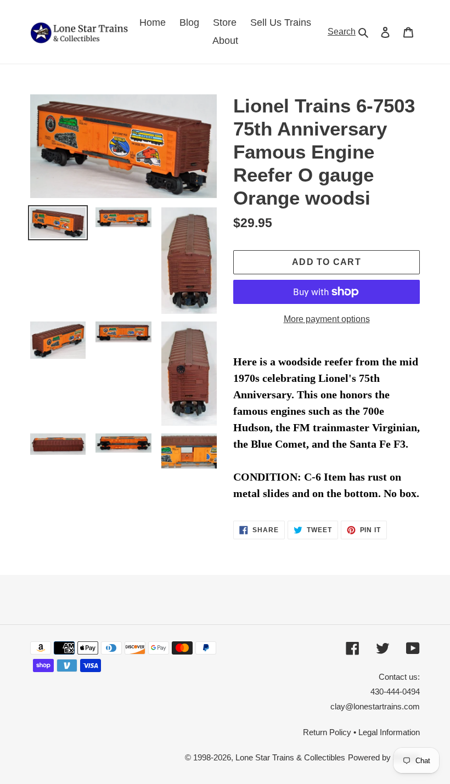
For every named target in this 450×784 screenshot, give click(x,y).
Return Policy (327, 732)
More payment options (327, 319)
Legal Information (389, 732)
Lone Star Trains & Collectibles (290, 757)
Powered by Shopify (384, 757)
